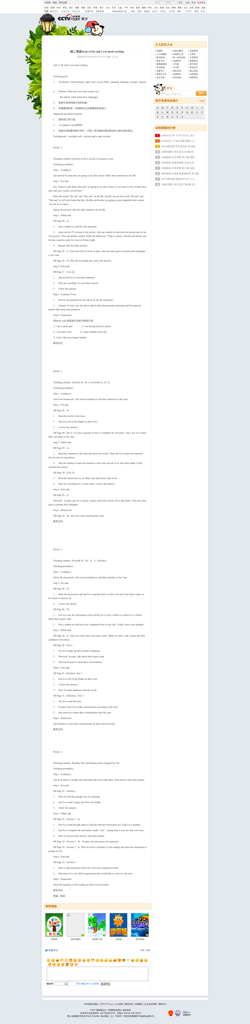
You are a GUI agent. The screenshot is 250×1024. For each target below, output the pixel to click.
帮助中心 (162, 1004)
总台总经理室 (150, 1004)
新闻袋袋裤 (161, 64)
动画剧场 (194, 74)
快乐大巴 (160, 61)
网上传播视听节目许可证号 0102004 (83, 1016)
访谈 (191, 7)
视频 (55, 2)
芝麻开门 (160, 71)
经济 (59, 7)
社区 (168, 7)
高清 (133, 11)
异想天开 (194, 67)
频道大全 (54, 11)
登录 (180, 3)
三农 (156, 7)
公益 (120, 7)
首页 (46, 7)
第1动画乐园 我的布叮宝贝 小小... (179, 179)
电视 (46, 11)
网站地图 (63, 2)
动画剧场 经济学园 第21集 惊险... (179, 157)
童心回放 (194, 71)
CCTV (188, 11)
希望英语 (194, 61)
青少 (101, 7)
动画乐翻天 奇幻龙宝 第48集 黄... (179, 184)
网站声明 (129, 1004)
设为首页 (201, 2)
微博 (174, 7)
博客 (180, 7)
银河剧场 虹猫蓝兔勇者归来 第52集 (180, 173)
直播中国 (89, 11)
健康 (144, 7)
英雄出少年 (161, 74)
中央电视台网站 (91, 1004)
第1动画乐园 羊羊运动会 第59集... (179, 146)
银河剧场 (160, 57)
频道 (197, 11)
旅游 (138, 7)
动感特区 (177, 74)
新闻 (53, 7)
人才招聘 (119, 1004)
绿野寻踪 (194, 77)
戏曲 (83, 7)
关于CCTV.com (106, 1004)
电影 (139, 11)
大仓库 (176, 67)
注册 (188, 3)
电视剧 (147, 11)
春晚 (77, 7)
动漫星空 (177, 61)
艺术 (114, 7)
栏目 (203, 11)
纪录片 (155, 11)
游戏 (203, 7)
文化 (108, 7)
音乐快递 (160, 67)
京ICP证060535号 (107, 1013)
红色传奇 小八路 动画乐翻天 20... (179, 141)
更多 (203, 101)
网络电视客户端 (119, 11)
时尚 (150, 7)
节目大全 (76, 11)
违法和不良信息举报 (89, 1013)
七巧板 (176, 64)
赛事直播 (100, 11)
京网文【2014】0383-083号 (129, 1013)
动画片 (163, 11)
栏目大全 (66, 11)
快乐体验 (177, 77)
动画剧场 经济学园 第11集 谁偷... (179, 168)
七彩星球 (194, 57)
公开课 (172, 11)
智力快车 (194, 64)
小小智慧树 (161, 54)
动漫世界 (194, 51)
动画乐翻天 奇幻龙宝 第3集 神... (178, 152)
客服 (193, 2)
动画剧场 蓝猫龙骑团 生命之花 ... (179, 162)
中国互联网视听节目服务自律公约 (138, 1016)
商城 (162, 7)
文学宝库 (160, 77)
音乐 (89, 7)
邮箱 (197, 7)
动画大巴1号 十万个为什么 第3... (179, 135)
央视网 (48, 2)
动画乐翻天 (178, 51)
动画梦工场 (178, 54)
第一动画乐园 (179, 57)
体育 (65, 7)
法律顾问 (139, 1004)
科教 (95, 7)
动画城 (118, 939)
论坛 (186, 7)
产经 (126, 7)
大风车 (193, 54)
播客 (179, 11)
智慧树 (159, 51)
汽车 (132, 7)
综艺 (71, 7)
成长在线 (177, 71)
